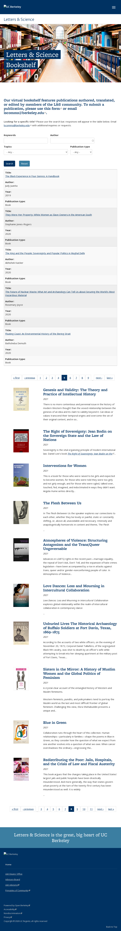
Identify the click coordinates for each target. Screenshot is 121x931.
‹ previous (30, 378)
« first (17, 378)
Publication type (80, 146)
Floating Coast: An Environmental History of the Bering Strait (38, 333)
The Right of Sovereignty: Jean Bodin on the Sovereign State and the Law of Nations (77, 435)
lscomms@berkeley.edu (25, 112)
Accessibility (10, 909)
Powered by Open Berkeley (17, 905)
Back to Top (111, 926)
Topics (8, 146)
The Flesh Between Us (62, 502)
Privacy (8, 917)
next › (100, 378)
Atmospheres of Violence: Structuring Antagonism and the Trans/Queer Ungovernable (75, 544)
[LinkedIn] (13, 859)
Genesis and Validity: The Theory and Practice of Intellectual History (75, 391)
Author (54, 135)
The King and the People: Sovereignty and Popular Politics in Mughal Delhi (45, 253)
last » (111, 378)
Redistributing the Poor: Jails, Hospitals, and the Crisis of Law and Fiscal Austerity (79, 761)
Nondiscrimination (13, 913)
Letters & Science (19, 19)
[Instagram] (19, 859)
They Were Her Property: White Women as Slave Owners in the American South (48, 214)
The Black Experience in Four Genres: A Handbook (32, 176)
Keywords (10, 135)
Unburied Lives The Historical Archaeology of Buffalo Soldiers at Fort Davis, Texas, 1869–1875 (80, 627)
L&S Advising (12, 885)
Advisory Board (12, 879)
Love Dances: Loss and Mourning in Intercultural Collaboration (73, 587)
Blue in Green (54, 722)
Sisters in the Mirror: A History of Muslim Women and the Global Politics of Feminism (79, 673)
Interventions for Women (64, 465)
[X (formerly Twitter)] (6, 859)
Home (8, 864)
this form (53, 108)
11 (92, 809)
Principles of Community (17, 890)
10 (85, 809)
